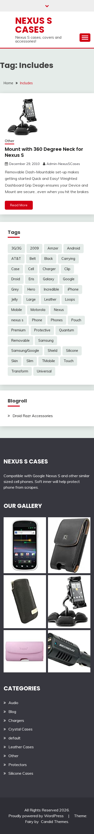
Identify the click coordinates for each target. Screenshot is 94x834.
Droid (15, 279)
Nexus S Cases (33, 25)
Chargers (16, 720)
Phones (57, 320)
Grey (15, 289)
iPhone (73, 289)
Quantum (66, 330)
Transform (19, 371)
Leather (50, 299)
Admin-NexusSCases (63, 164)
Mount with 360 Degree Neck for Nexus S (44, 152)
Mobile (16, 310)
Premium (18, 330)
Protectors (17, 764)
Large (31, 299)
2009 (34, 248)
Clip (67, 269)
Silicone (72, 350)
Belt (33, 258)
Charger (49, 269)
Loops (70, 299)
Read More (18, 205)
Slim (30, 361)
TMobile (48, 361)
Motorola (38, 310)
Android (73, 248)
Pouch (76, 320)
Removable (20, 340)
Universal (44, 371)
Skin (14, 361)
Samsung (46, 340)
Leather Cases (21, 746)
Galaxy (48, 279)
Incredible (51, 289)
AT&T (16, 258)
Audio (13, 702)
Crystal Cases (20, 729)
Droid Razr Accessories (33, 415)
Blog (12, 711)
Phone (37, 320)
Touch (69, 361)
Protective (42, 330)
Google (68, 279)
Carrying (68, 258)
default (14, 738)
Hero (31, 289)
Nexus (59, 310)
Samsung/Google (25, 350)
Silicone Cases (20, 773)
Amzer (52, 248)
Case (15, 269)
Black (48, 258)
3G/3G (16, 248)
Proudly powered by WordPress (36, 815)
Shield (52, 350)
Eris (31, 279)
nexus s (17, 320)
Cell (31, 269)
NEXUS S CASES (26, 461)
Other (9, 141)
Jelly (14, 299)
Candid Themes (54, 821)
